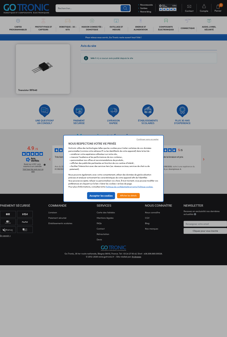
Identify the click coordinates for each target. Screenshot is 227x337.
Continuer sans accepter (148, 139)
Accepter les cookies (101, 195)
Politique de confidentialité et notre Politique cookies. (129, 186)
